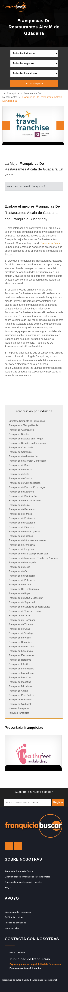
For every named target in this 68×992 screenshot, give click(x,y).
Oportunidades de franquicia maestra (23, 882)
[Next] (60, 125)
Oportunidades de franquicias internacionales (27, 876)
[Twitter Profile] (9, 846)
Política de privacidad (15, 922)
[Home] (3, 93)
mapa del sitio (12, 928)
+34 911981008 (17, 952)
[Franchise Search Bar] (55, 5)
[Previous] (6, 125)
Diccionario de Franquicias (18, 912)
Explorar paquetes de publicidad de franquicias (35, 964)
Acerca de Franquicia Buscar (19, 871)
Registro (58, 802)
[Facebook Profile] (18, 846)
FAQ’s (8, 887)
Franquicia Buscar (51, 243)
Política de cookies (14, 917)
